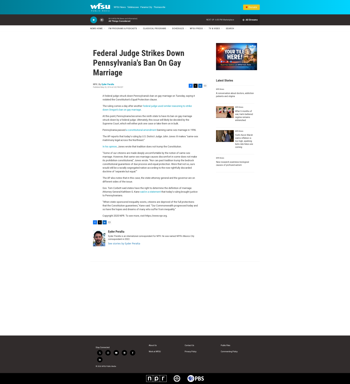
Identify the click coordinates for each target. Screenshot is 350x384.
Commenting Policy (229, 352)
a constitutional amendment (141, 130)
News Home (96, 28)
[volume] (102, 20)
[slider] (106, 19)
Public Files (225, 345)
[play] (93, 20)
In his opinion (110, 146)
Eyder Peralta (108, 84)
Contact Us (189, 345)
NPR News (220, 89)
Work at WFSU (155, 352)
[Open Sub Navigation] (105, 28)
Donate (253, 7)
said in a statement (150, 191)
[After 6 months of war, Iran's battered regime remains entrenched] (225, 112)
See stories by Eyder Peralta (124, 243)
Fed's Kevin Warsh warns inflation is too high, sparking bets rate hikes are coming (244, 141)
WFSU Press (196, 28)
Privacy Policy (190, 352)
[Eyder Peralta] (99, 238)
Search (230, 28)
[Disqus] (175, 298)
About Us (153, 345)
